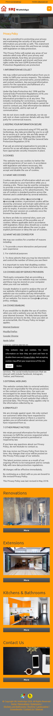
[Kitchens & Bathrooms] (26, 625)
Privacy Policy (29, 357)
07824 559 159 (43, 2)
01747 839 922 (16, 2)
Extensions (13, 543)
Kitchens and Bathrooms (15, 707)
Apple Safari (8, 340)
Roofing (31, 707)
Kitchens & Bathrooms (24, 592)
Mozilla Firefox (10, 331)
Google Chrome (10, 336)
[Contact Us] (26, 675)
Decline (19, 366)
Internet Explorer (11, 327)
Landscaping (42, 707)
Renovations (15, 493)
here (15, 300)
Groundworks (16, 709)
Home (14, 704)
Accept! (9, 366)
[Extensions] (26, 575)
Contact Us (13, 642)
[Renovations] (26, 526)
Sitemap (39, 709)
